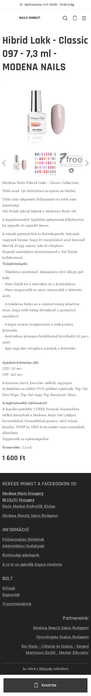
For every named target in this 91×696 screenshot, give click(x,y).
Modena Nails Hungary (23, 493)
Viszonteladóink (16, 603)
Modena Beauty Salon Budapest (30, 515)
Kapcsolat (11, 594)
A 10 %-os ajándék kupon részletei (32, 564)
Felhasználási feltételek (23, 539)
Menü (84, 18)
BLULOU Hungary (18, 499)
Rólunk (8, 588)
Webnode (45, 669)
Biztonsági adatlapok (20, 555)
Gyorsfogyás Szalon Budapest (62, 636)
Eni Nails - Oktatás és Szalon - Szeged (55, 646)
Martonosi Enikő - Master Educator (57, 652)
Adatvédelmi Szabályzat (23, 545)
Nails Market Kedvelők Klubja (28, 506)
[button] (65, 18)
